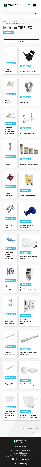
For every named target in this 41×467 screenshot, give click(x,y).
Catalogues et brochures (20, 450)
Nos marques (13, 21)
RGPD (20, 452)
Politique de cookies (20, 454)
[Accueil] (11, 5)
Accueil (5, 21)
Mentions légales (21, 447)
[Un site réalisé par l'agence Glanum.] (20, 464)
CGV (20, 449)
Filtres (21, 41)
